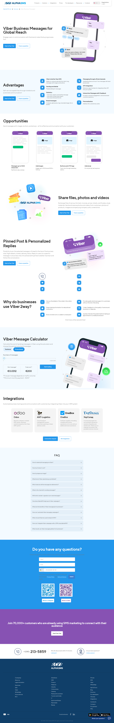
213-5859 (34, 651)
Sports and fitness (56, 700)
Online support (90, 652)
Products (36, 3)
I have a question (23, 46)
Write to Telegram (48, 600)
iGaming (53, 691)
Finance (53, 682)
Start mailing (47, 366)
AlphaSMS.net (7, 9)
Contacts (87, 3)
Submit (71, 576)
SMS (16, 687)
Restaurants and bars (57, 693)
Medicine (53, 684)
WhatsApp (18, 692)
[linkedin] (74, 714)
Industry (53, 687)
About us (17, 680)
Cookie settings (69, 720)
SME (52, 680)
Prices (61, 3)
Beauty (53, 705)
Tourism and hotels (56, 696)
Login (103, 4)
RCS (16, 696)
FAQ (91, 708)
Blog (91, 690)
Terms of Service (62, 576)
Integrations (53, 3)
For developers (69, 3)
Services (16, 9)
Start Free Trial (57, 633)
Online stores (54, 689)
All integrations (65, 438)
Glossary (92, 696)
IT (51, 698)
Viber (16, 690)
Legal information (19, 682)
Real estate (54, 702)
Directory (92, 692)
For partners (93, 706)
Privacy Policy (50, 576)
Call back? (54, 652)
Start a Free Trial (9, 46)
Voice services (19, 694)
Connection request (50, 438)
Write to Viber (66, 600)
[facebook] (71, 714)
